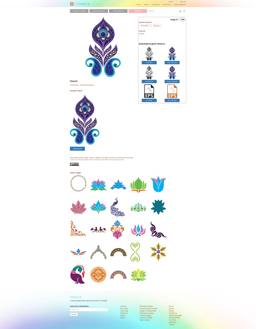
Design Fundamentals (148, 311)
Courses (123, 306)
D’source (76, 297)
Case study (124, 311)
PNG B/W (149, 63)
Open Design (145, 320)
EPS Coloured (172, 100)
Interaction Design (147, 313)
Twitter (171, 324)
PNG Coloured (172, 63)
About (146, 4)
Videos (122, 317)
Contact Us (156, 4)
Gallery (122, 315)
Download (77, 148)
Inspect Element (180, 4)
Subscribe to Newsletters (79, 306)
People (171, 308)
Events (171, 311)
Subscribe (74, 314)
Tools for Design (146, 317)
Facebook (172, 322)
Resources (124, 308)
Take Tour (167, 4)
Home (138, 4)
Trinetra (81, 3)
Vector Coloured (172, 81)
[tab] (79, 11)
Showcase (124, 313)
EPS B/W (149, 100)
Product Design (145, 315)
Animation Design (146, 306)
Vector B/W (149, 81)
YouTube (172, 320)
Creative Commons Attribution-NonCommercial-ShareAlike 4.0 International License (97, 160)
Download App (174, 317)
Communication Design (148, 308)
